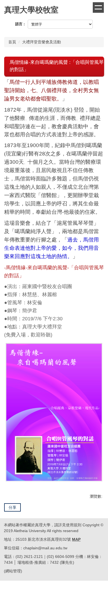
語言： (20, 24)
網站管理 (13, 571)
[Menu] (98, 7)
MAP (76, 539)
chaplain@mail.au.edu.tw (45, 548)
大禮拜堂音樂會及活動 (41, 42)
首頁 (12, 42)
